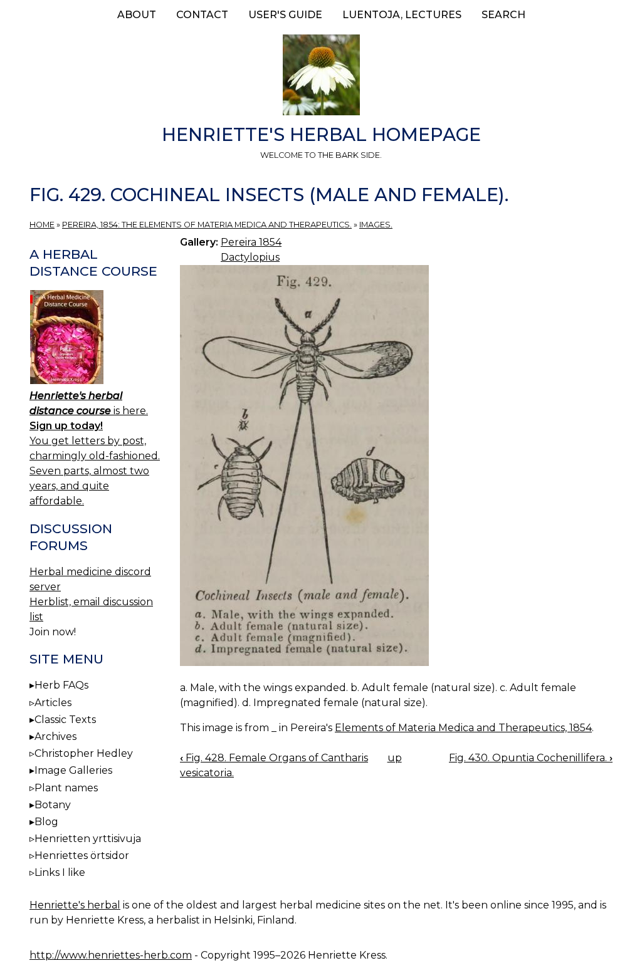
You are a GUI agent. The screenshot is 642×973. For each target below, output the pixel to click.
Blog (46, 822)
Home (42, 224)
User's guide (285, 15)
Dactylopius (250, 257)
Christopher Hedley (83, 753)
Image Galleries (73, 770)
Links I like (59, 872)
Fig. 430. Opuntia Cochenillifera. (531, 758)
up (394, 758)
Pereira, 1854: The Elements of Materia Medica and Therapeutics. (207, 224)
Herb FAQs (61, 685)
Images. (375, 224)
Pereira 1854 (251, 242)
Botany (52, 805)
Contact (202, 15)
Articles (52, 703)
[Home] (321, 77)
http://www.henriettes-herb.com (110, 955)
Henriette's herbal (74, 905)
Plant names (66, 788)
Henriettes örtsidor (81, 855)
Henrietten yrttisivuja (87, 839)
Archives (55, 736)
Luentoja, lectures (401, 15)
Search (503, 15)
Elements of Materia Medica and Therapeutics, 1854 (463, 728)
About (136, 15)
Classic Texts (65, 720)
